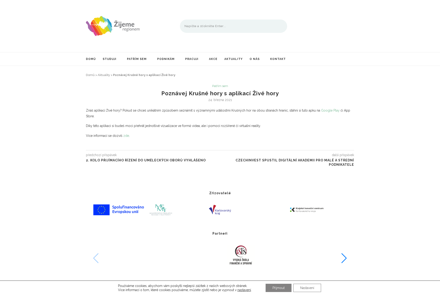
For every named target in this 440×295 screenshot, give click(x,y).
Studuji (109, 59)
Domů (91, 59)
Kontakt (278, 59)
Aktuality (233, 59)
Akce (213, 59)
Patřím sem (137, 59)
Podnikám (166, 59)
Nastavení (307, 288)
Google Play (330, 110)
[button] (344, 258)
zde (126, 136)
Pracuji (191, 59)
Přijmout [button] (278, 288)
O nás (255, 59)
